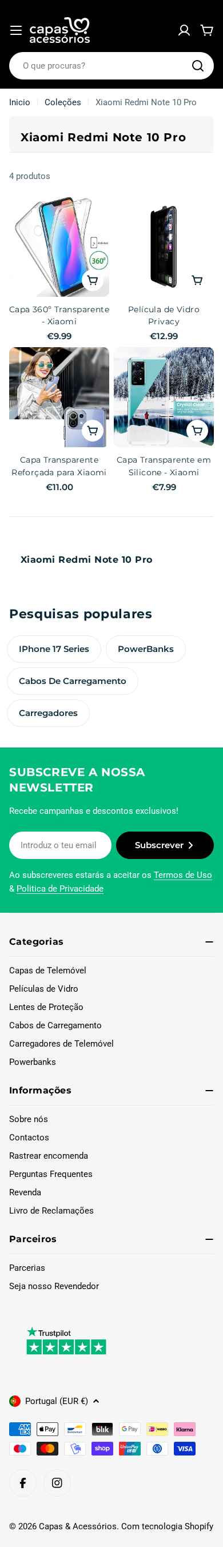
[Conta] (184, 30)
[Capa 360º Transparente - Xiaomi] (59, 247)
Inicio (19, 102)
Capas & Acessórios (78, 1526)
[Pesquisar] (198, 66)
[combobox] (111, 65)
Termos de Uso (183, 875)
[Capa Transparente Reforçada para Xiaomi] (59, 397)
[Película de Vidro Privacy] (164, 247)
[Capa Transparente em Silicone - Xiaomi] (164, 397)
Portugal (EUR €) (56, 1401)
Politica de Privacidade (60, 889)
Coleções (63, 102)
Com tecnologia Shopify (167, 1526)
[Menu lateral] (16, 30)
